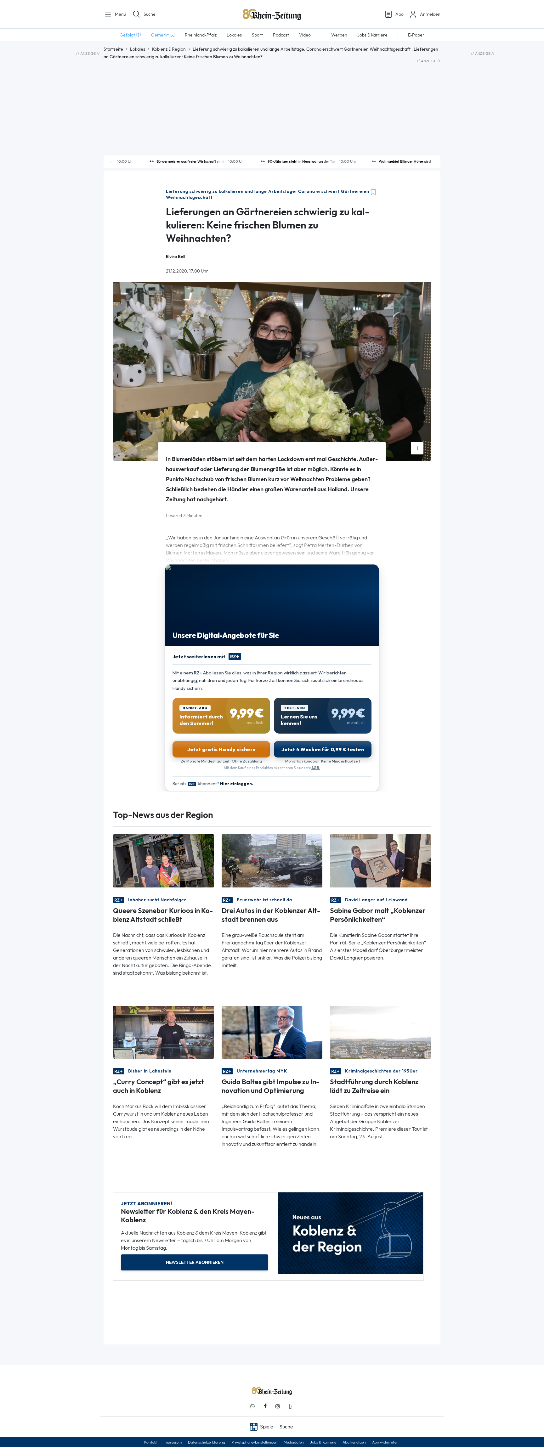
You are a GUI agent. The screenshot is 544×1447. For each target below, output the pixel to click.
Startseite (113, 49)
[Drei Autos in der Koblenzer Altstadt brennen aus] (272, 860)
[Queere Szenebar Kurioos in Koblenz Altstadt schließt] (163, 860)
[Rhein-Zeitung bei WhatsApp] (252, 1406)
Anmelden (430, 14)
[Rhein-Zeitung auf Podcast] (290, 1406)
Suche (150, 14)
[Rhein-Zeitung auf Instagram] (278, 1406)
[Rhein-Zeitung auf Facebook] (265, 1406)
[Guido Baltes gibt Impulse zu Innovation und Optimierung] (272, 1031)
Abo (399, 14)
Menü (120, 14)
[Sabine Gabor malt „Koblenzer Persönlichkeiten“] (380, 860)
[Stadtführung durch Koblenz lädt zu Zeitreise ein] (380, 1031)
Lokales (137, 49)
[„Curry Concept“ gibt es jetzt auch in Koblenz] (163, 1031)
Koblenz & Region (169, 49)
